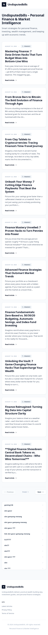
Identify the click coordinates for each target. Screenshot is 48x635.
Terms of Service (8, 613)
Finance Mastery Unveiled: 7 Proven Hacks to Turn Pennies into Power (24, 230)
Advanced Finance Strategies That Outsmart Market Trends (23, 273)
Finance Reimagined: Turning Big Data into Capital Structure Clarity (23, 410)
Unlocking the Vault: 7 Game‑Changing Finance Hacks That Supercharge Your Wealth (24, 366)
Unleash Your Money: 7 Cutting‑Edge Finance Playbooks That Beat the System (20, 186)
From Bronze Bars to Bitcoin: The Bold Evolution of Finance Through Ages (23, 100)
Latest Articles (7, 606)
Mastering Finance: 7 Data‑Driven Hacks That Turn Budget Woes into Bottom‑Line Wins (23, 56)
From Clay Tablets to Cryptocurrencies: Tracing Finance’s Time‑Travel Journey (24, 142)
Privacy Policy (7, 610)
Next (39, 492)
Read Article (11, 80)
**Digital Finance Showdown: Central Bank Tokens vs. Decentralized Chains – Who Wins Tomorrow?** (23, 454)
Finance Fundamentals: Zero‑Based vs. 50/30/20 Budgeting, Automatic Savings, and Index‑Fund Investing (20, 318)
